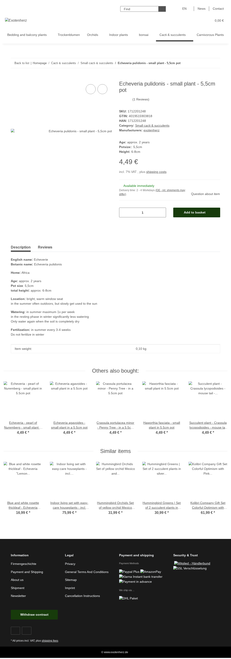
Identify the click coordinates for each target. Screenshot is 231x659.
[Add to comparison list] (91, 89)
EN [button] (184, 8)
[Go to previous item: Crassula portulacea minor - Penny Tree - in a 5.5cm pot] (205, 63)
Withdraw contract (34, 614)
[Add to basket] (14, 78)
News (202, 8)
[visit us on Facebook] (15, 631)
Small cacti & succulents (152, 125)
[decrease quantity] (124, 212)
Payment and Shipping (27, 572)
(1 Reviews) (140, 99)
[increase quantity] (161, 212)
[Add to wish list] (102, 89)
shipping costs (156, 172)
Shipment (17, 588)
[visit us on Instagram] (26, 631)
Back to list (21, 63)
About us (17, 580)
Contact (218, 8)
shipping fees (50, 640)
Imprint (70, 588)
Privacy (70, 564)
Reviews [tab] (45, 247)
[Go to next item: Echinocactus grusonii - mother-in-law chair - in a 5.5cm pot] (215, 63)
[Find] (162, 9)
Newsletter (18, 596)
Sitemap (71, 580)
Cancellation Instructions (82, 596)
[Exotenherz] (16, 21)
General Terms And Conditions (87, 572)
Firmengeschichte (23, 564)
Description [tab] (21, 247)
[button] (191, 20)
